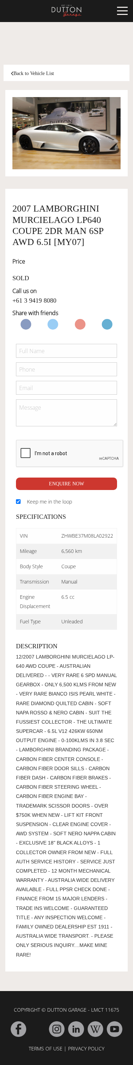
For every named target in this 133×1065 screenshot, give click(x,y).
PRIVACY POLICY (86, 1048)
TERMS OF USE (45, 1048)
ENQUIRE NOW (66, 483)
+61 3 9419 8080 (34, 300)
